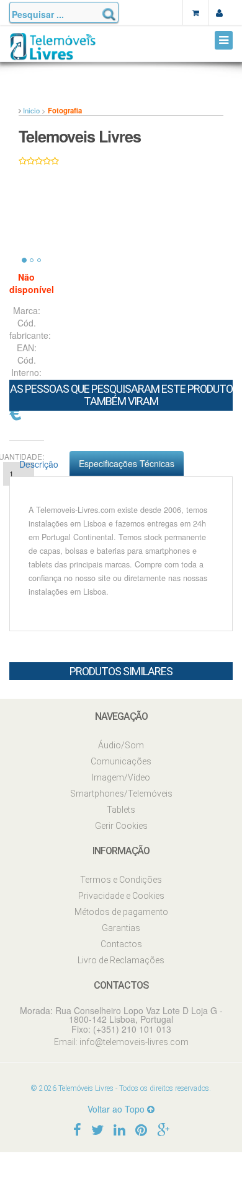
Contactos (121, 944)
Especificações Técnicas (126, 463)
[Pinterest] (141, 1129)
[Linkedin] (119, 1129)
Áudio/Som (121, 745)
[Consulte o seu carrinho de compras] (195, 12)
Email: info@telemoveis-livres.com (121, 1042)
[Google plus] (163, 1129)
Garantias (121, 928)
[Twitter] (97, 1129)
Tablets (121, 810)
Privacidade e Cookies (121, 896)
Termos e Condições (121, 880)
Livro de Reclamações (121, 960)
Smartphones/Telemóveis (121, 794)
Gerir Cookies (121, 826)
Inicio (31, 110)
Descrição (38, 464)
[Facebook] (77, 1129)
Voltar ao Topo (117, 1109)
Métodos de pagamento (121, 912)
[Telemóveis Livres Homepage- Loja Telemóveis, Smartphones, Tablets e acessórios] (52, 51)
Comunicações (121, 761)
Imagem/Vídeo (121, 777)
